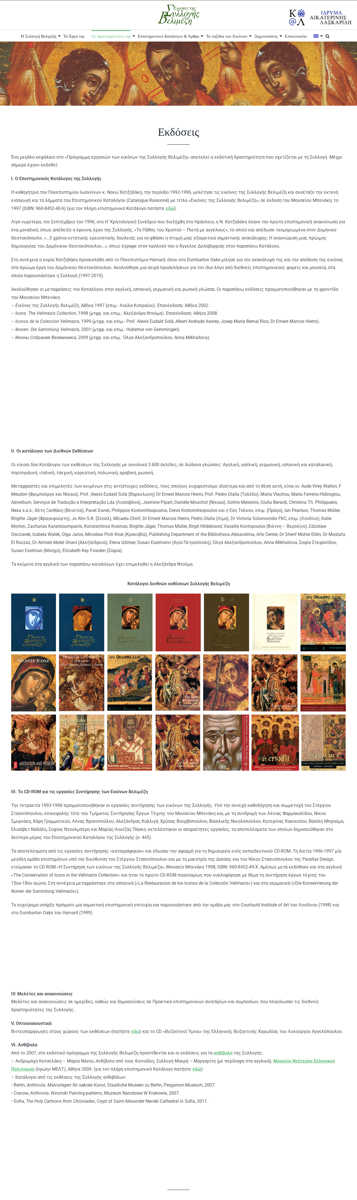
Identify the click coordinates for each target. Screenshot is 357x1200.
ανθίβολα (223, 1053)
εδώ (170, 208)
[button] (327, 35)
